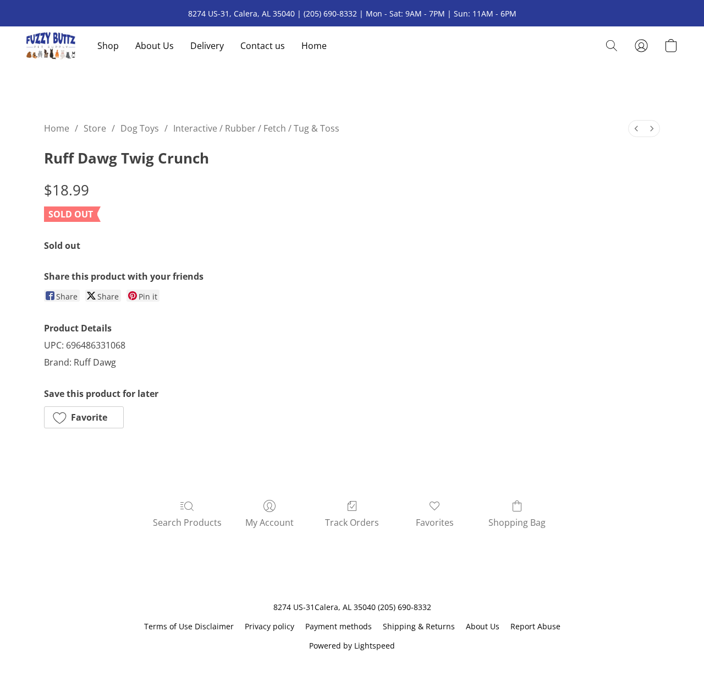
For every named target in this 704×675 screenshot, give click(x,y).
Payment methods (338, 626)
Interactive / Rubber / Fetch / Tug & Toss (256, 128)
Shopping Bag (517, 522)
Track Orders (352, 522)
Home (314, 46)
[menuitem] (636, 129)
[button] (50, 45)
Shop (108, 46)
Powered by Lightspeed (352, 645)
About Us (154, 46)
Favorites (435, 522)
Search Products (187, 522)
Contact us (262, 46)
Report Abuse (535, 626)
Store (95, 128)
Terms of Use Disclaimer (189, 626)
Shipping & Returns (419, 626)
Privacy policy (269, 626)
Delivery (207, 46)
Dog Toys (139, 128)
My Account (269, 522)
